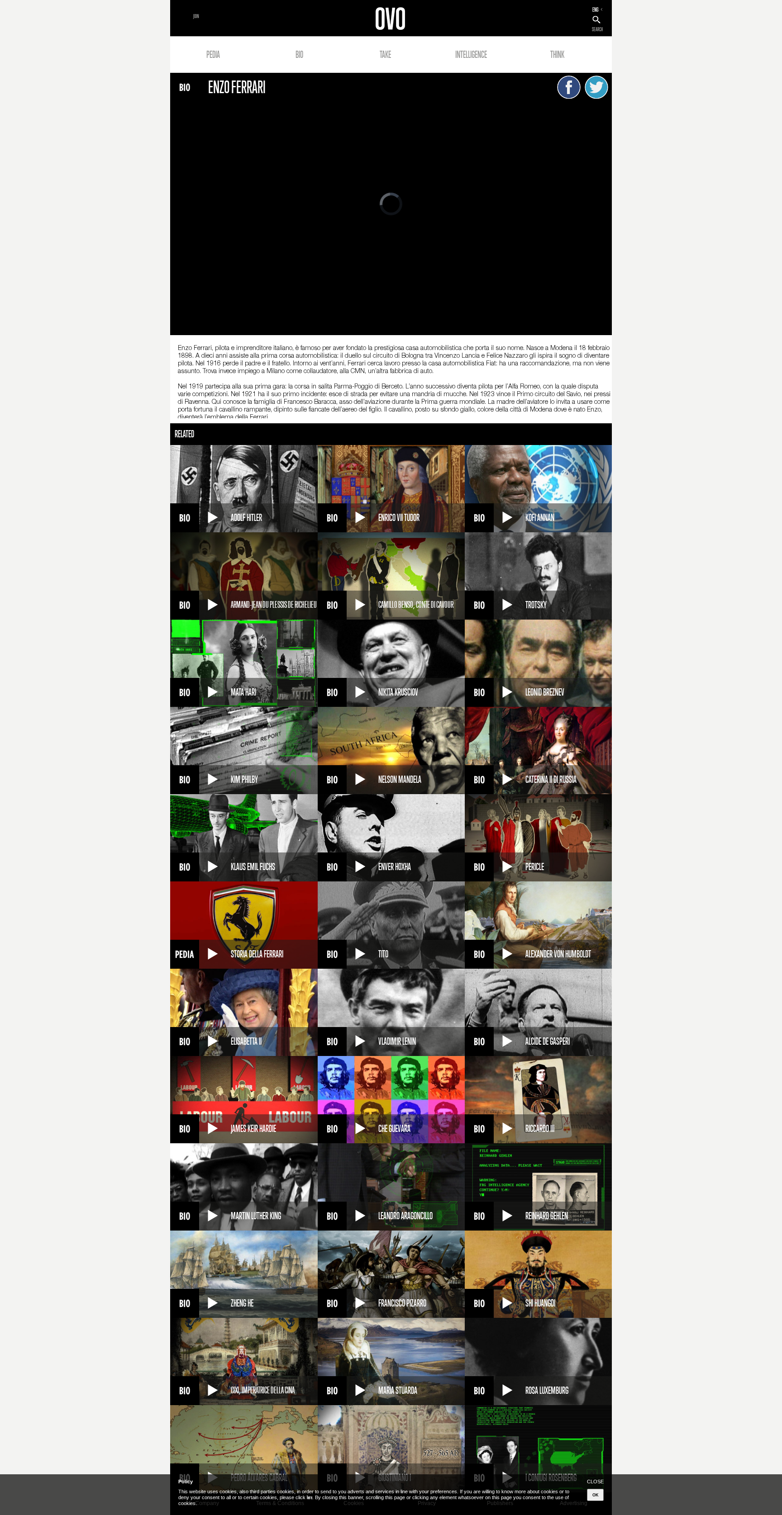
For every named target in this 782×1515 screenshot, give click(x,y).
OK (595, 1495)
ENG (595, 9)
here (309, 1497)
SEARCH (597, 29)
